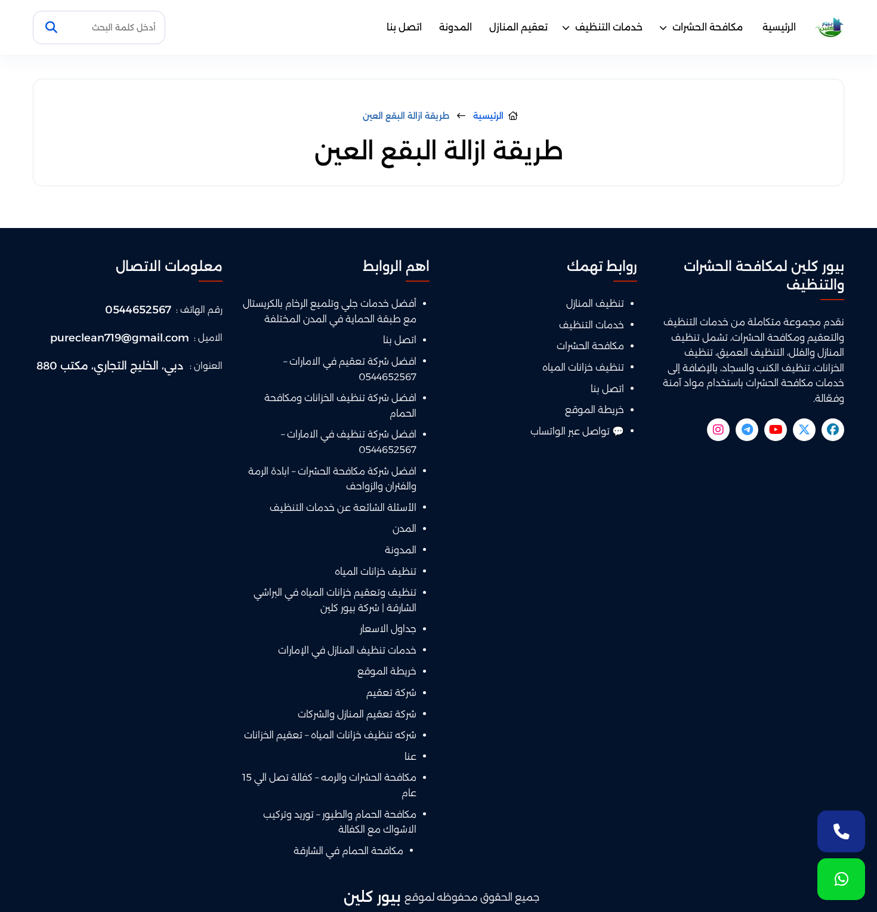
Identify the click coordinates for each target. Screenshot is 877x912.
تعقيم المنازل (518, 27)
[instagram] (718, 429)
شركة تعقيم (391, 692)
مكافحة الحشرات (707, 27)
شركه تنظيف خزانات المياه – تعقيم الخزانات (330, 735)
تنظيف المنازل (595, 303)
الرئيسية (779, 27)
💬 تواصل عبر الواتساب (577, 431)
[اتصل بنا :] (841, 831)
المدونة (455, 27)
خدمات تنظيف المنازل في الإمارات (347, 650)
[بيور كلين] (829, 27)
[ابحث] (51, 27)
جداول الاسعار (388, 628)
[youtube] (775, 429)
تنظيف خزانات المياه (583, 367)
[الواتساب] (841, 879)
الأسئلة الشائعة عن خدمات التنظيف (343, 507)
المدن (404, 528)
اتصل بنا (404, 27)
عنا (410, 756)
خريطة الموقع (594, 409)
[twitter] (804, 429)
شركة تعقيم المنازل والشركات (357, 714)
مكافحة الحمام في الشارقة (348, 850)
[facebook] (833, 429)
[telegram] (747, 429)
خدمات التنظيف (609, 27)
